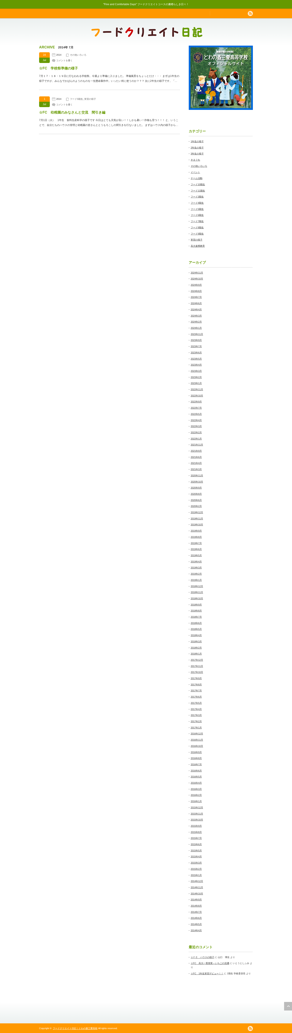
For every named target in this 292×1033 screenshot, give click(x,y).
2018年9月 (196, 604)
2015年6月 (196, 844)
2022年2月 (196, 432)
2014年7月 (196, 912)
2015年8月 (196, 832)
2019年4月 (196, 561)
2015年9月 (196, 826)
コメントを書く (64, 60)
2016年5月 (196, 776)
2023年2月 (196, 377)
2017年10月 (197, 672)
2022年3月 (196, 426)
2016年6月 (196, 770)
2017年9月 (196, 678)
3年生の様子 (197, 153)
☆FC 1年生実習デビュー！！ (207, 973)
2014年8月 (196, 905)
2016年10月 (197, 746)
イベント (195, 172)
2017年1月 (196, 727)
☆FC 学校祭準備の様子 (58, 68)
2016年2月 (196, 795)
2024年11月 (197, 272)
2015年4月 (196, 856)
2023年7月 (196, 346)
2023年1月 (196, 383)
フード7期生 (197, 221)
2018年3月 (196, 641)
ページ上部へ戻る (288, 1006)
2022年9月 (196, 401)
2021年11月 (197, 444)
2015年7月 (196, 838)
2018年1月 (196, 653)
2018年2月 (196, 647)
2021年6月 (196, 457)
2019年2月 (196, 574)
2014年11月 (197, 887)
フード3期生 (197, 196)
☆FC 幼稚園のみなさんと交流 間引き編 (72, 112)
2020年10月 (197, 481)
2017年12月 (197, 660)
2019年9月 (196, 530)
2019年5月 (196, 555)
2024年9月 (196, 285)
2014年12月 (197, 881)
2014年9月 (196, 899)
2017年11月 (197, 666)
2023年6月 (196, 352)
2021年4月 (196, 463)
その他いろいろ (78, 55)
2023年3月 (196, 371)
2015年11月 (197, 813)
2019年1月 (196, 580)
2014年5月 (196, 924)
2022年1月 (196, 438)
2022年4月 (196, 420)
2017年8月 (196, 684)
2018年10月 (197, 598)
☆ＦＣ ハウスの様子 (202, 957)
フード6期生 (197, 215)
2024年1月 (196, 328)
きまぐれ (195, 159)
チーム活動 (196, 178)
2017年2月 (196, 721)
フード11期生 (198, 190)
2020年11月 (197, 475)
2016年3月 (196, 789)
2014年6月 (196, 918)
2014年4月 (196, 930)
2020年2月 (196, 506)
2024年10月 (197, 278)
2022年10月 (197, 395)
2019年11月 (197, 518)
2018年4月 (196, 635)
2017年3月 (196, 715)
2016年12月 (197, 733)
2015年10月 (197, 819)
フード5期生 (76, 99)
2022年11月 (197, 389)
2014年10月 (197, 893)
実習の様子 (90, 99)
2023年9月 (196, 340)
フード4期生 (197, 203)
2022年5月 (196, 414)
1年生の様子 (197, 141)
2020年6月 (196, 500)
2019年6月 (196, 549)
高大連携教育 (198, 246)
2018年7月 (196, 617)
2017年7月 (196, 690)
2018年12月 (197, 586)
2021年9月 (196, 451)
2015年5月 (196, 850)
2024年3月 (196, 315)
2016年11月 (197, 739)
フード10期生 (198, 184)
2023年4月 (196, 364)
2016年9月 (196, 752)
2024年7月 (196, 297)
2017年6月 (196, 696)
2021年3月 (196, 469)
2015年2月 (196, 869)
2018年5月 (196, 629)
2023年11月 (197, 334)
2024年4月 (196, 309)
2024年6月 (196, 303)
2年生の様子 (197, 147)
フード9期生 (197, 233)
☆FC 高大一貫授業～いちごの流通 (210, 963)
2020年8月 (196, 494)
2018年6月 (196, 623)
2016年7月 (196, 764)
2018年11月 (197, 592)
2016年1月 (196, 801)
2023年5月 (196, 358)
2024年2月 (196, 321)
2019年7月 (196, 543)
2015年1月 (196, 875)
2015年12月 (197, 807)
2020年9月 (196, 487)
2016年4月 (196, 783)
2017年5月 (196, 703)
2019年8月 (196, 537)
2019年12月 (197, 512)
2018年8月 (196, 610)
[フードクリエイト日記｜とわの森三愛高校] (146, 35)
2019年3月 (196, 567)
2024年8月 (196, 291)
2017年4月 (196, 709)
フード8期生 (197, 227)
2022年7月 (196, 408)
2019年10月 (197, 524)
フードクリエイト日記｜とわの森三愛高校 (75, 1028)
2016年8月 (196, 758)
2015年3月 (196, 862)
